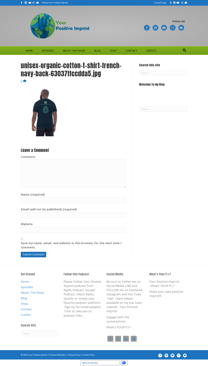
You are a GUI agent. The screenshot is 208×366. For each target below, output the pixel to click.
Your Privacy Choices (109, 363)
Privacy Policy (74, 354)
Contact (131, 50)
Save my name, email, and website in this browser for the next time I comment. (71, 245)
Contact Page (160, 2)
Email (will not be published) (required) (49, 209)
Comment (28, 157)
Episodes (48, 50)
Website (27, 224)
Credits (151, 50)
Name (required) (33, 194)
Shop (113, 50)
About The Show (74, 50)
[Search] (184, 50)
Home (29, 50)
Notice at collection (90, 363)
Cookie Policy (88, 354)
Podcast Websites (57, 354)
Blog (97, 50)
